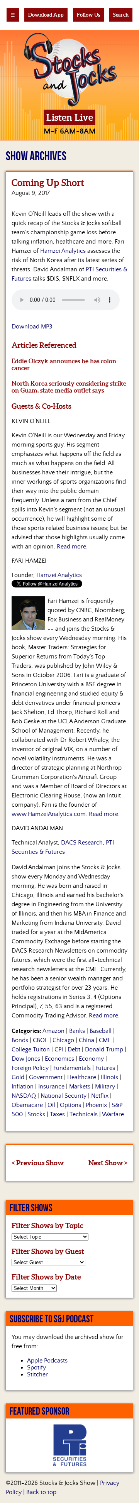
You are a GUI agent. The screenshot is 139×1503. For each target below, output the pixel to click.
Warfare (113, 1114)
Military (105, 1086)
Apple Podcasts (47, 1360)
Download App (46, 15)
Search (121, 15)
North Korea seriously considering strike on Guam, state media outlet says (69, 387)
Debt (74, 1049)
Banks (77, 1030)
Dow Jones (26, 1058)
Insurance (51, 1086)
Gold (18, 1077)
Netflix (99, 1095)
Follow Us (88, 15)
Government (46, 1077)
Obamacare (27, 1105)
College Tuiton (31, 1049)
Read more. (72, 546)
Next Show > (107, 1163)
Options (70, 1105)
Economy (91, 1058)
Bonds (20, 1040)
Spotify (36, 1367)
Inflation (23, 1086)
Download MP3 (32, 326)
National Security (63, 1095)
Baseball (101, 1030)
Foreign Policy (30, 1068)
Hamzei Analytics (63, 250)
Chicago (63, 1040)
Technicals (84, 1114)
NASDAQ (24, 1095)
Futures (105, 1068)
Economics (59, 1058)
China (86, 1040)
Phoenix (96, 1105)
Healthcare (81, 1077)
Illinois (109, 1077)
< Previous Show (38, 1163)
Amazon (53, 1030)
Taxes (57, 1114)
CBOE (40, 1040)
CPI (58, 1049)
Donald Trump (104, 1049)
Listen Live (69, 117)
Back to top (41, 1492)
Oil (51, 1105)
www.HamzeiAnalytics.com (49, 814)
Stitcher (37, 1374)
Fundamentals (72, 1068)
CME (105, 1040)
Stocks (36, 1114)
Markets (79, 1086)
